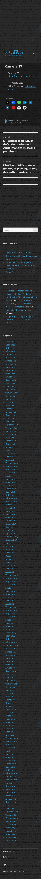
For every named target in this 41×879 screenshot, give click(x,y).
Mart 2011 (9, 751)
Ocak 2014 (10, 664)
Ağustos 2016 (11, 572)
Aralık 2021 (10, 377)
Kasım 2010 (10, 764)
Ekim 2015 (10, 597)
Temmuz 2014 (11, 645)
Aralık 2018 (10, 485)
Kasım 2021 (10, 380)
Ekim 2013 (10, 674)
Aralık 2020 (10, 412)
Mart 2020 (10, 437)
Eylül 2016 (10, 569)
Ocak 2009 (10, 834)
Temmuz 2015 (11, 607)
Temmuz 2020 (12, 428)
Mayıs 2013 (10, 690)
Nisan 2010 (10, 786)
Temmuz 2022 (12, 354)
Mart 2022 (10, 367)
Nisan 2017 (10, 546)
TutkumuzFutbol (25, 300)
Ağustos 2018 (11, 498)
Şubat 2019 (10, 479)
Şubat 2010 (10, 792)
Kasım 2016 (10, 562)
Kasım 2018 (10, 489)
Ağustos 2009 (11, 812)
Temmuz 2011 (11, 738)
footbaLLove (7, 871)
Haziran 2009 (11, 818)
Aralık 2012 (10, 706)
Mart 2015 (10, 620)
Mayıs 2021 (10, 399)
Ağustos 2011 (11, 735)
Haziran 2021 (11, 396)
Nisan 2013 (10, 693)
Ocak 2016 (10, 594)
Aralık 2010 (10, 760)
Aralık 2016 (10, 559)
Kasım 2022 (10, 341)
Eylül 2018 (10, 495)
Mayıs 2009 (10, 821)
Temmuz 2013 (11, 684)
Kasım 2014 (10, 632)
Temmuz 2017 (11, 537)
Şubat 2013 (10, 700)
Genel (7, 123)
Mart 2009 (10, 828)
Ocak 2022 (10, 373)
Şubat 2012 (10, 719)
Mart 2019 (10, 476)
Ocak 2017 (9, 556)
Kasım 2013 (10, 671)
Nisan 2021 (10, 402)
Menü (34, 53)
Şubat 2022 (10, 370)
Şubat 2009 (10, 831)
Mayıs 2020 (10, 431)
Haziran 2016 (11, 578)
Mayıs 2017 (10, 543)
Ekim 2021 (10, 383)
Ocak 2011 (9, 757)
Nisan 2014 (10, 655)
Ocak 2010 (10, 796)
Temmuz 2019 (11, 463)
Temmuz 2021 (11, 393)
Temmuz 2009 (12, 815)
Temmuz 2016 (11, 575)
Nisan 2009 (10, 824)
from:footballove (17, 123)
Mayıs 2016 (10, 581)
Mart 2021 (10, 405)
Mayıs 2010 (10, 783)
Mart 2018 (10, 511)
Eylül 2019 (10, 457)
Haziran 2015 (11, 610)
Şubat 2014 (10, 661)
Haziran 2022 (11, 357)
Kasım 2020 (10, 415)
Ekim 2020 (10, 418)
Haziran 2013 (11, 687)
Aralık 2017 (10, 521)
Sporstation (31, 294)
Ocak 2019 (10, 482)
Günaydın (9, 269)
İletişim (6, 857)
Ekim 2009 (10, 805)
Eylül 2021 (10, 386)
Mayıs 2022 (10, 361)
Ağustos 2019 (11, 460)
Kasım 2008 (10, 840)
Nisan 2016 (10, 585)
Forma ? (9, 272)
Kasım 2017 (10, 524)
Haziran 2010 (11, 780)
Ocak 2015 (10, 626)
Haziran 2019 (11, 466)
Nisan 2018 (10, 508)
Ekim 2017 (10, 527)
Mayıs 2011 (10, 744)
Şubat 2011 (10, 754)
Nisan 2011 (10, 748)
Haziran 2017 (11, 540)
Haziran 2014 (11, 648)
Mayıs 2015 (10, 613)
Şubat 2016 (10, 591)
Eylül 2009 (10, 808)
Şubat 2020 (10, 441)
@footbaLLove (13, 120)
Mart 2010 (10, 789)
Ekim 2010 (10, 767)
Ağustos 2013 (11, 680)
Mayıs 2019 (10, 469)
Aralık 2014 (10, 629)
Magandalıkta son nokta (16, 310)
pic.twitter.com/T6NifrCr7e (21, 76)
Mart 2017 (9, 549)
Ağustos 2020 (11, 425)
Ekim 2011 (9, 732)
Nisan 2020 (10, 434)
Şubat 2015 (10, 623)
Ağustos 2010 (11, 773)
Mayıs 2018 (10, 505)
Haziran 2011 (11, 741)
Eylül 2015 (10, 601)
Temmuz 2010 (11, 776)
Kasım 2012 (10, 709)
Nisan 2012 (10, 712)
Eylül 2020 (10, 421)
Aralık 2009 (10, 799)
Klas (7, 249)
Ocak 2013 (9, 703)
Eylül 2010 (10, 770)
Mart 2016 (10, 588)
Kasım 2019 (10, 450)
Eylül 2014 (10, 639)
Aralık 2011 (10, 725)
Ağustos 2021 (11, 389)
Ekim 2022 (10, 345)
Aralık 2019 (10, 447)
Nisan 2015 (10, 617)
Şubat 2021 (10, 409)
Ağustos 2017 (11, 533)
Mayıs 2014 (10, 652)
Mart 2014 (10, 658)
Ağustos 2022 (11, 351)
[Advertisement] (20, 25)
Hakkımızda (8, 851)
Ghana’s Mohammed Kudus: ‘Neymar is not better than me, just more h (21, 256)
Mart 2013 (9, 696)
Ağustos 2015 (11, 604)
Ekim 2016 (10, 565)
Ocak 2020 (10, 444)
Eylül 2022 (10, 348)
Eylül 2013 (9, 677)
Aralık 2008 (10, 837)
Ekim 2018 (10, 492)
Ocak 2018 (10, 517)
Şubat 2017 (10, 553)
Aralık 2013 (10, 668)
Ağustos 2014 (11, 642)
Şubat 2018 (10, 514)
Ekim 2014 (10, 636)
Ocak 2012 (10, 722)
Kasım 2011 (10, 728)
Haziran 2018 (11, 501)
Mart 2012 (10, 716)
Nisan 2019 (10, 473)
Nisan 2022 (10, 364)
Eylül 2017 (9, 530)
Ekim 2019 (10, 453)
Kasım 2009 (10, 802)
